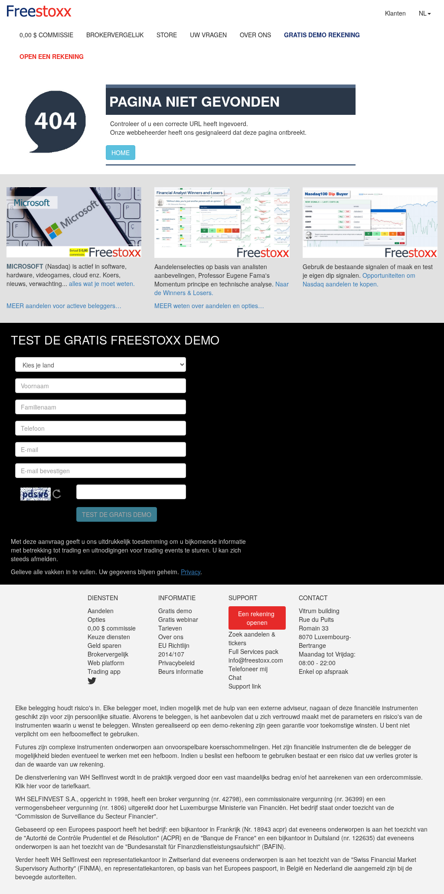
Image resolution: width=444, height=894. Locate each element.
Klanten (395, 13)
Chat (235, 677)
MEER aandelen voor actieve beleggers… (64, 305)
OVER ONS (255, 34)
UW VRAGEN (208, 34)
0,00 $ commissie (112, 628)
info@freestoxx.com (256, 660)
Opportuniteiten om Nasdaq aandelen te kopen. (359, 279)
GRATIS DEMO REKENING (322, 34)
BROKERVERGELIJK (115, 34)
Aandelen (101, 610)
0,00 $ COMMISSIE (46, 34)
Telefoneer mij (248, 668)
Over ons (170, 636)
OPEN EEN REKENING (52, 56)
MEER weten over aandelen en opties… (209, 305)
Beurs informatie (180, 671)
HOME (120, 152)
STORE (167, 34)
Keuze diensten (109, 636)
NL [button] (423, 13)
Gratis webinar (178, 619)
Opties (96, 619)
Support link (245, 686)
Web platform (106, 662)
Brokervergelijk (108, 654)
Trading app (104, 671)
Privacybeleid (176, 662)
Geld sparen (104, 645)
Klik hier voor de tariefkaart (52, 785)
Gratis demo (175, 610)
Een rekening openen (257, 618)
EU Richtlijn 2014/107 (173, 649)
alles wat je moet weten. (102, 283)
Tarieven (170, 628)
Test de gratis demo (116, 514)
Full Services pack (253, 651)
